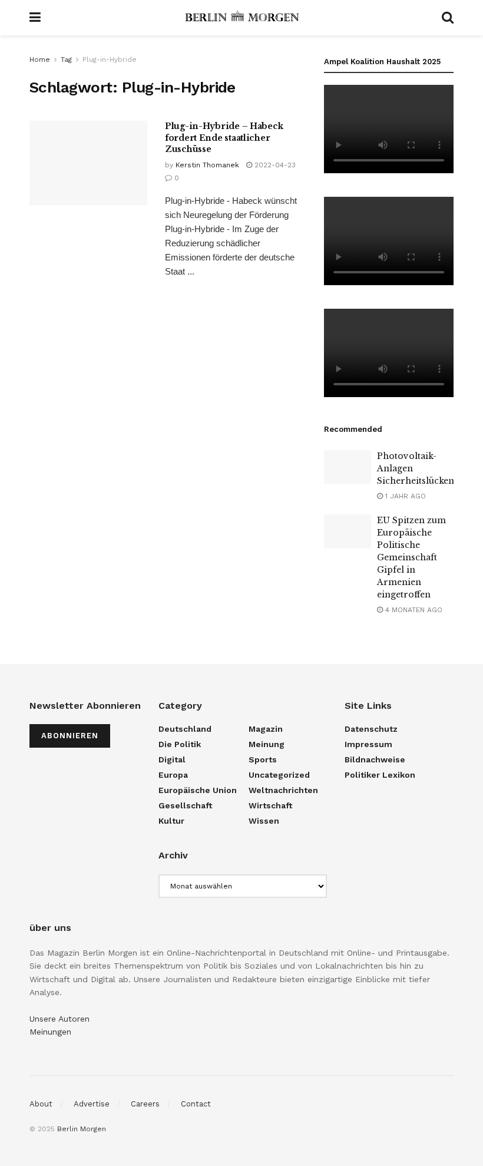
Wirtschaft (270, 805)
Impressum (368, 744)
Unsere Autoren (59, 1018)
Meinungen (50, 1031)
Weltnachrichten (283, 790)
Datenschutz (371, 729)
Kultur (171, 820)
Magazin (266, 729)
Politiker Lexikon (380, 774)
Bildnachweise (375, 759)
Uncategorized (279, 774)
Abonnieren (69, 735)
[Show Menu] (35, 17)
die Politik (179, 744)
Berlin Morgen (81, 1129)
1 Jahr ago (404, 496)
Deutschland (184, 729)
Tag (66, 59)
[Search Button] (448, 17)
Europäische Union (197, 790)
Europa (173, 774)
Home (39, 59)
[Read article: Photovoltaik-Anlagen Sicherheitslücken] (347, 467)
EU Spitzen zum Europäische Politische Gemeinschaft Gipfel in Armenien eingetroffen (411, 557)
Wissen (264, 820)
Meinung (266, 744)
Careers (145, 1103)
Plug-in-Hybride (109, 59)
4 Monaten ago (412, 610)
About (40, 1103)
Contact (196, 1103)
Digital (172, 759)
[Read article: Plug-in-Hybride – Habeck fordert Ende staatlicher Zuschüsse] (88, 163)
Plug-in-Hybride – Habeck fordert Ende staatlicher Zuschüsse (224, 137)
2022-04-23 (274, 165)
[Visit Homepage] (241, 17)
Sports (263, 759)
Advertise (92, 1103)
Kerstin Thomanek (207, 165)
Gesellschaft (185, 805)
